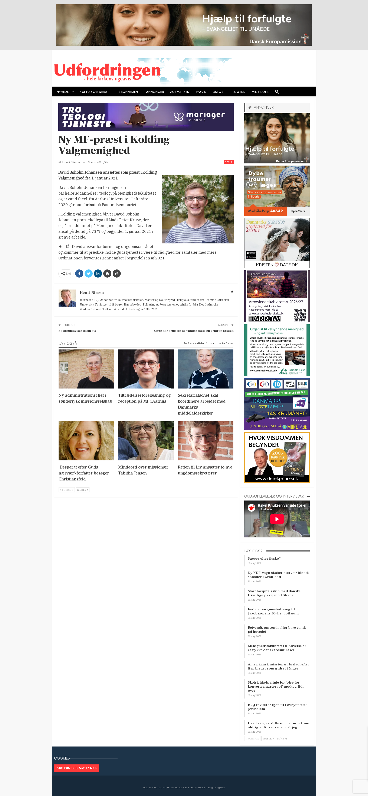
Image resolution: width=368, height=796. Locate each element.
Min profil (260, 91)
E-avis (201, 91)
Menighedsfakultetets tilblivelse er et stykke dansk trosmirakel (277, 648)
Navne (228, 161)
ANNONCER (155, 91)
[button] (277, 93)
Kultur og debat (94, 91)
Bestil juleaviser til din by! (77, 331)
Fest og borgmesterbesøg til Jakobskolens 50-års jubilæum (273, 611)
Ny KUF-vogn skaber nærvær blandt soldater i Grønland (278, 574)
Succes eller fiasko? (264, 558)
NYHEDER (64, 91)
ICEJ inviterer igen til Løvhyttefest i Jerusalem (278, 707)
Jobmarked (180, 91)
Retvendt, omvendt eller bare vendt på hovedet (277, 629)
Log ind (239, 91)
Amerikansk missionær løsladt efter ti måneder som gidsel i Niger (278, 666)
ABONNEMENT (129, 91)
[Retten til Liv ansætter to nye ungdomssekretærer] (206, 440)
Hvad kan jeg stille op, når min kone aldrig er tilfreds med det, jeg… (278, 725)
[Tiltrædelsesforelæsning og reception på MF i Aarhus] (146, 369)
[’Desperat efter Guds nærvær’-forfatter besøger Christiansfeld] (86, 440)
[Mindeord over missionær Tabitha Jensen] (146, 440)
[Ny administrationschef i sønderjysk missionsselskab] (86, 369)
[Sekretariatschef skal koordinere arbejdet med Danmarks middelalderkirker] (206, 369)
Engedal (220, 787)
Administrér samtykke (76, 768)
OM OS (218, 91)
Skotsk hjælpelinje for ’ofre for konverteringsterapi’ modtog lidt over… (275, 686)
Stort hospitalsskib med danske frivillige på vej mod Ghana (274, 593)
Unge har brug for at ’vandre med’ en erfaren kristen (194, 331)
